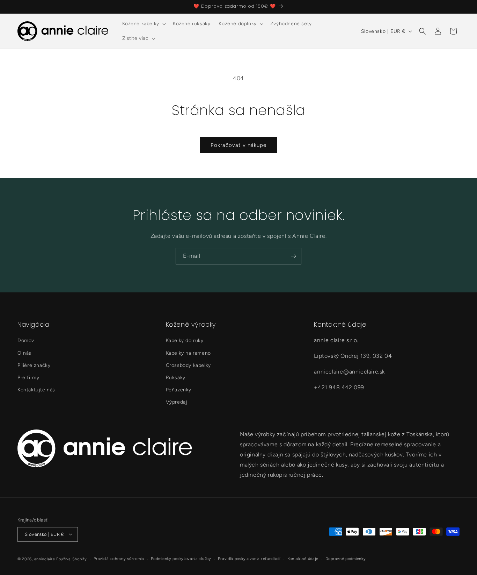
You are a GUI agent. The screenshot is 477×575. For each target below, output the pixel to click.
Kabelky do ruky (185, 341)
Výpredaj (177, 402)
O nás (24, 353)
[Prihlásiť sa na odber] (293, 256)
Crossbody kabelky (188, 365)
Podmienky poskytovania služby (181, 558)
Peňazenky (178, 390)
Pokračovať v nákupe (238, 145)
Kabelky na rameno (188, 353)
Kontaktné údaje (303, 558)
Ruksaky (175, 378)
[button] (143, 23)
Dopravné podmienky (345, 558)
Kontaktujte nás (36, 390)
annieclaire (44, 558)
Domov (25, 341)
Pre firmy (28, 378)
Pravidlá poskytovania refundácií (249, 558)
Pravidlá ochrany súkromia (119, 558)
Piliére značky (33, 365)
